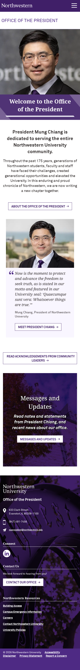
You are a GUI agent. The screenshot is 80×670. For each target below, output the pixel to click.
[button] (74, 5)
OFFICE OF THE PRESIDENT (29, 20)
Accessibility (52, 652)
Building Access (12, 606)
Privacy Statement (31, 656)
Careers (8, 618)
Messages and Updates (38, 439)
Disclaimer (9, 656)
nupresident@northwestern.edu (26, 530)
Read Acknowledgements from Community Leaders (41, 358)
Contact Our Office (21, 582)
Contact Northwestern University (23, 624)
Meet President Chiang (36, 327)
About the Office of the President (38, 206)
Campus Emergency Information (22, 612)
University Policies (14, 630)
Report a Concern (56, 656)
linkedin (7, 553)
